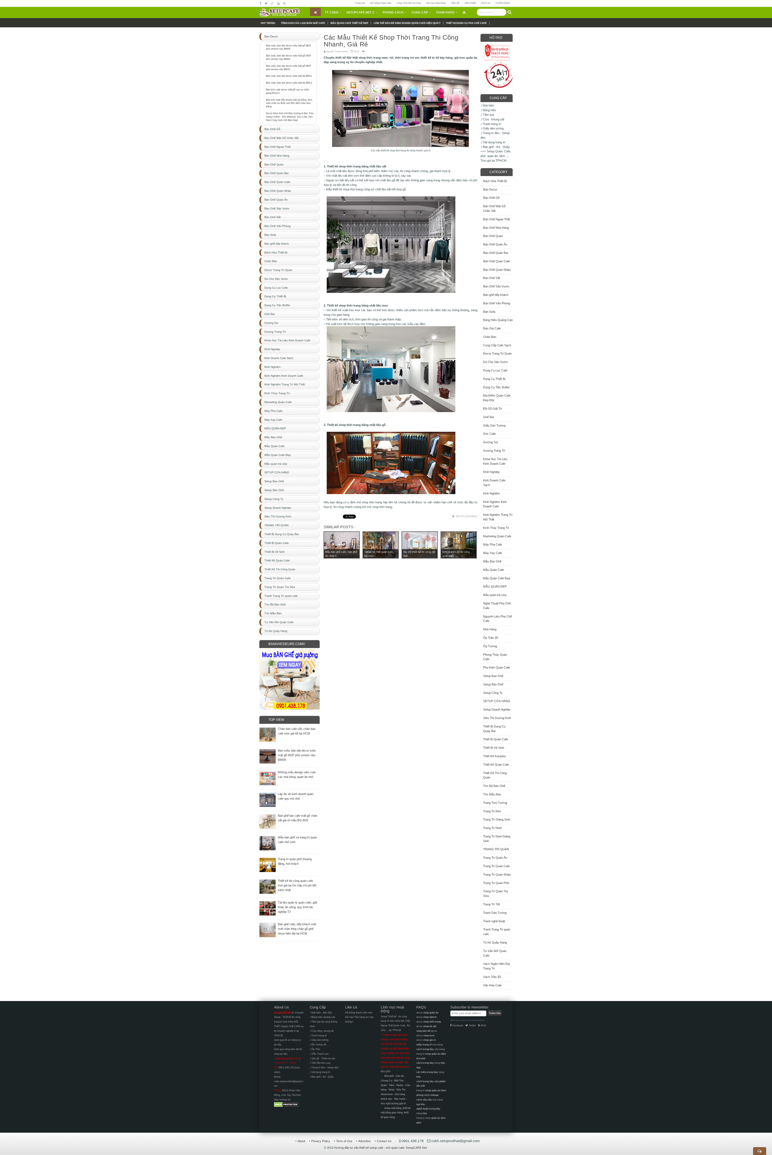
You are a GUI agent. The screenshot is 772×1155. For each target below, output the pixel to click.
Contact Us (384, 1141)
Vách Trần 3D (492, 977)
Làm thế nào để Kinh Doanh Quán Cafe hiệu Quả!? (407, 23)
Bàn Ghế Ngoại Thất (496, 219)
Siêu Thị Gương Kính (497, 718)
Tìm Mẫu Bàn (492, 794)
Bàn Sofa (489, 311)
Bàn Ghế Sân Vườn (496, 286)
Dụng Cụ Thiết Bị (494, 379)
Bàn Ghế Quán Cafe (496, 261)
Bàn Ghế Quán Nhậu (497, 269)
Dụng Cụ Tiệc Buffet (496, 387)
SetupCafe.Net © (360, 12)
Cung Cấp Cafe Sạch (497, 345)
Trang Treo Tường (495, 802)
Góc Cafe (489, 433)
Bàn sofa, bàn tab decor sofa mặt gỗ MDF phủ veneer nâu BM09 (288, 57)
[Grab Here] (464, 12)
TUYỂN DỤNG (502, 3)
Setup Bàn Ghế (493, 684)
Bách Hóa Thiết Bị (495, 181)
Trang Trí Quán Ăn (495, 857)
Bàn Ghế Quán (493, 236)
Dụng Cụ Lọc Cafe (495, 370)
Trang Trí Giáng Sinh (496, 819)
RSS (483, 1025)
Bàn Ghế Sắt (491, 278)
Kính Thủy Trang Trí (496, 527)
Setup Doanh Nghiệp (496, 709)
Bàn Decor (490, 189)
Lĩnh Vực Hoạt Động (436, 3)
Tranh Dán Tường (495, 912)
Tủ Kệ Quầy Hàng (495, 942)
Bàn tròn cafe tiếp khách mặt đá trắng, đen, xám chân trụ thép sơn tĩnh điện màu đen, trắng (289, 103)
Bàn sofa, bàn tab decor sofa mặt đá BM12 (289, 82)
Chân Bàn (489, 336)
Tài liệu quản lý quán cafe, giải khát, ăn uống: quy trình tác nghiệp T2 (297, 907)
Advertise (364, 1141)
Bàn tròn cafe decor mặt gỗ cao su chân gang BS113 (287, 91)
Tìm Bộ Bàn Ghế (494, 786)
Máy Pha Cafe (492, 544)
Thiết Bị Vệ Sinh (493, 747)
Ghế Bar (488, 417)
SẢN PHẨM (470, 3)
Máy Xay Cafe (492, 553)
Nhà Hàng (489, 629)
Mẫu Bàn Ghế (492, 561)
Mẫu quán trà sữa (494, 595)
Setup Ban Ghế (493, 676)
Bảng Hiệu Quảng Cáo (498, 320)
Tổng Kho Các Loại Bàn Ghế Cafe (303, 23)
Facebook (457, 1025)
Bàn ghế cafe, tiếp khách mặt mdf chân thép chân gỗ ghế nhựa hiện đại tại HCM (297, 928)
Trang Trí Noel (492, 828)
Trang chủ (360, 3)
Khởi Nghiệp (491, 472)
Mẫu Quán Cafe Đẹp (496, 578)
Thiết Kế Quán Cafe (496, 764)
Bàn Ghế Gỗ (491, 197)
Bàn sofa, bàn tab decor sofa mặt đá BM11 (289, 76)
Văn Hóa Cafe (492, 985)
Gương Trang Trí (494, 450)
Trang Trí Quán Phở (496, 883)
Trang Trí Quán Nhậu (497, 874)
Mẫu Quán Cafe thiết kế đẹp (349, 23)
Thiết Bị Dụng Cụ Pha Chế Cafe (466, 23)
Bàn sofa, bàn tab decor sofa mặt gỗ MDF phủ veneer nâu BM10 (288, 68)
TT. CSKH (331, 12)
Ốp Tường (490, 646)
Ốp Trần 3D (490, 637)
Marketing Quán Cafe (497, 536)
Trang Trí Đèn (492, 811)
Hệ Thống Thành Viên (380, 3)
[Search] (509, 12)
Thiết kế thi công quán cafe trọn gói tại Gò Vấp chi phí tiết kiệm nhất (297, 885)
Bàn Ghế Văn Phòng (496, 303)
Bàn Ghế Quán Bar (495, 252)
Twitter (472, 1025)
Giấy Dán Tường (494, 425)
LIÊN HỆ (455, 3)
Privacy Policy (320, 1141)
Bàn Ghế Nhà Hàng (496, 227)
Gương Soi (490, 442)
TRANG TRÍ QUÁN (496, 849)
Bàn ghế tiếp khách (495, 294)
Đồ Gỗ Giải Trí (492, 408)
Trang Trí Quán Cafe (496, 866)
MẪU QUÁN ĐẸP (495, 586)
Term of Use (344, 1141)
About (301, 1141)
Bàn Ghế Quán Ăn (495, 244)
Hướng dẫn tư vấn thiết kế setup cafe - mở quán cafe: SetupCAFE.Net (380, 1147)
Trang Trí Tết (491, 904)
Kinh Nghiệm (491, 493)
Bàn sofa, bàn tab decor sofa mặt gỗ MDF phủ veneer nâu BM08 (288, 47)
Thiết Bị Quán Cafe (495, 739)
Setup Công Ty (493, 692)
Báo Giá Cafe (492, 328)
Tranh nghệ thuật (494, 921)
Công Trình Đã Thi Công (409, 3)
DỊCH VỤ (485, 3)
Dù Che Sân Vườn (495, 362)
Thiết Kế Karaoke (494, 756)
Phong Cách (393, 12)
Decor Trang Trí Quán (497, 353)
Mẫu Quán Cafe (493, 569)
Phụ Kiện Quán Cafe (496, 667)
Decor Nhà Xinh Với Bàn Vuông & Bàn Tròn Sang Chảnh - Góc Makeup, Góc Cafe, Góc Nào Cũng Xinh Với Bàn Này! (290, 117)
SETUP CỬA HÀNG (466, 516)
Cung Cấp (420, 12)
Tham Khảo (445, 12)
